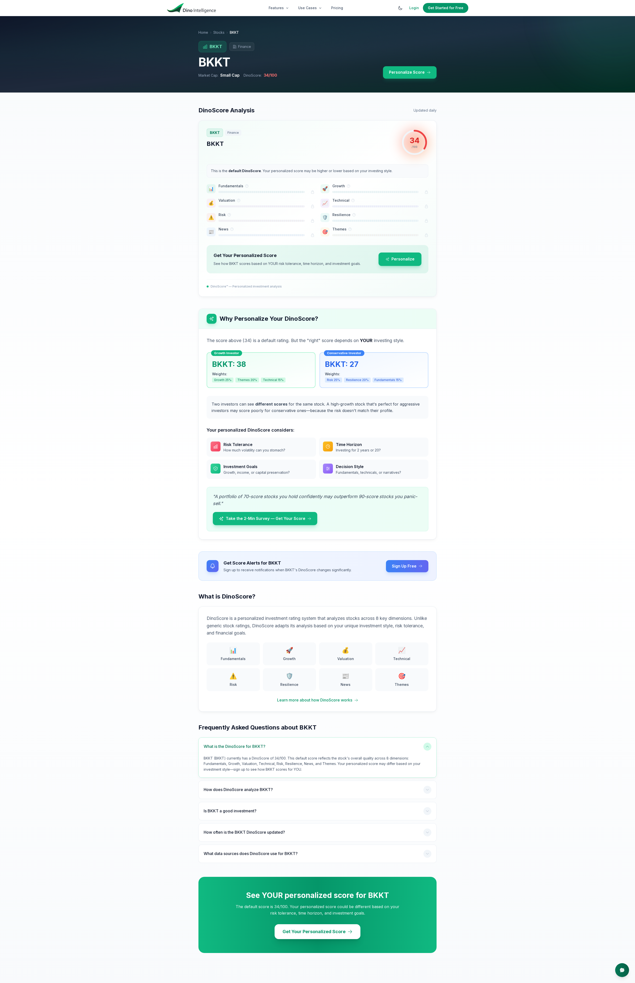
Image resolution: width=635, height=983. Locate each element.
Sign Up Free (404, 566)
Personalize (402, 258)
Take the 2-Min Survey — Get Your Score (265, 518)
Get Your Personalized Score (314, 931)
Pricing (337, 8)
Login (414, 8)
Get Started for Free (445, 8)
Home (203, 32)
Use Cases (307, 8)
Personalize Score (407, 72)
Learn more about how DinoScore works (314, 700)
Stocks (218, 32)
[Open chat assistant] (622, 970)
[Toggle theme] (400, 8)
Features (276, 8)
